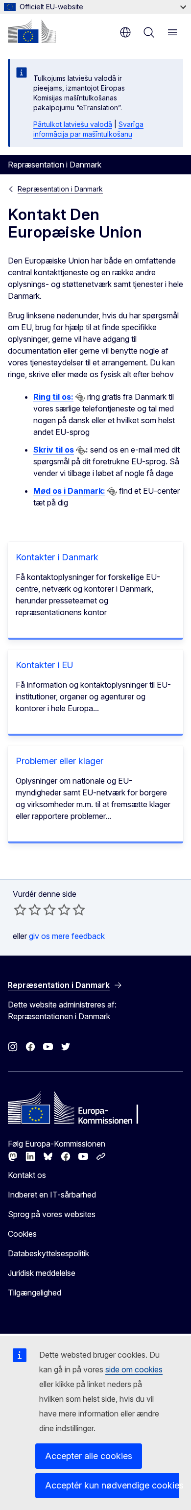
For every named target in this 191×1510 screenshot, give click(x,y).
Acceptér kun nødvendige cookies (112, 1485)
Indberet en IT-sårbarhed (52, 1194)
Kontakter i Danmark (57, 557)
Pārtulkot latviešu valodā (72, 124)
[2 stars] (27, 909)
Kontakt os (27, 1175)
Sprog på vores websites (52, 1214)
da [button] (125, 32)
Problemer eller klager (59, 761)
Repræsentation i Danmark (60, 189)
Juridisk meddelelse (41, 1273)
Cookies (22, 1234)
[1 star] (20, 909)
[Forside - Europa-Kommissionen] (32, 31)
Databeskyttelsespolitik (48, 1253)
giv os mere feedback (67, 936)
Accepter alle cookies (88, 1456)
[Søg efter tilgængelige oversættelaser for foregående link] (80, 398)
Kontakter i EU (44, 665)
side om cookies (134, 1369)
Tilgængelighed (34, 1292)
